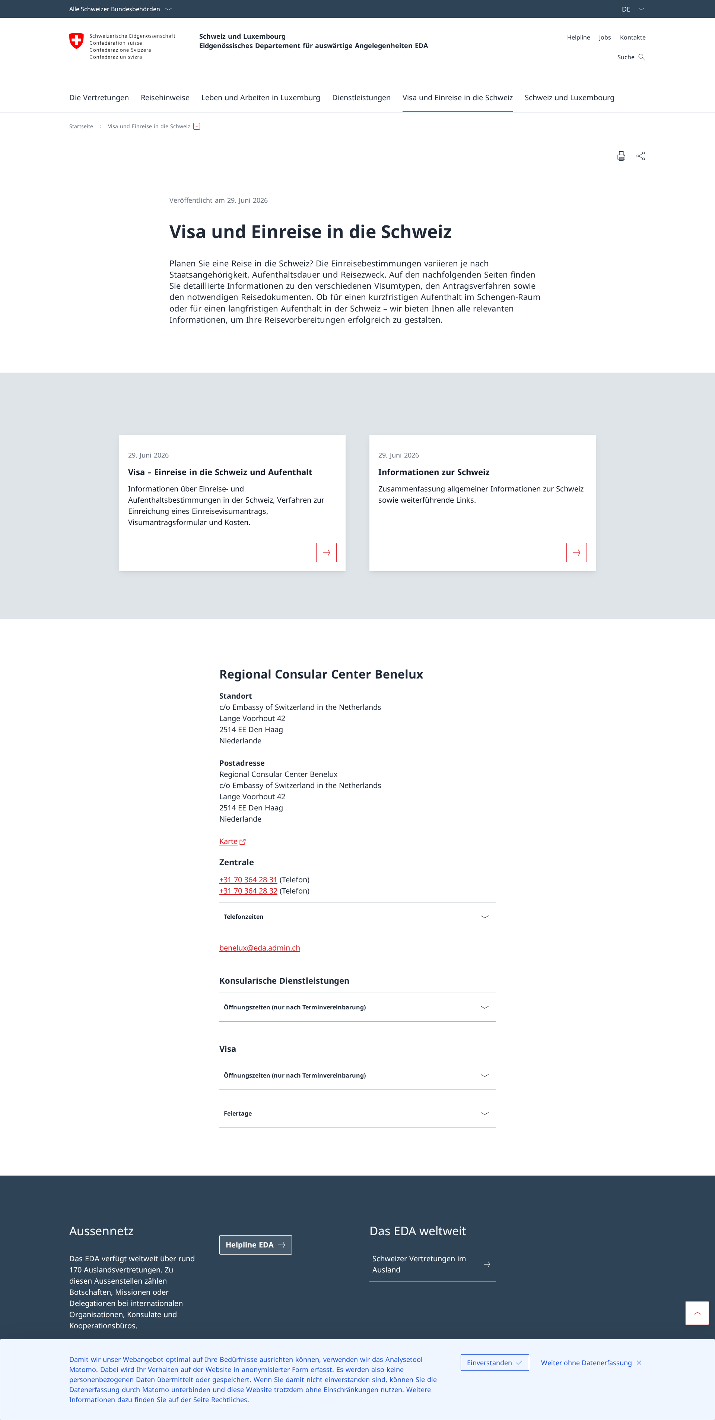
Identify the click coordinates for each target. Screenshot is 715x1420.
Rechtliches (229, 1399)
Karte (228, 841)
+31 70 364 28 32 (248, 891)
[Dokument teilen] (640, 155)
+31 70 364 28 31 (248, 880)
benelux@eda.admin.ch (259, 948)
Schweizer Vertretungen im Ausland (419, 1264)
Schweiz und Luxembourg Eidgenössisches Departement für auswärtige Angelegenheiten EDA (313, 41)
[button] (99, 97)
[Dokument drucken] (621, 155)
